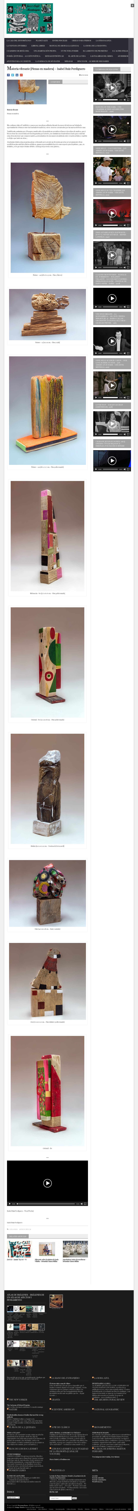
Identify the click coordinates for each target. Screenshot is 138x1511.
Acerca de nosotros (120, 1509)
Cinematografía (60, 1509)
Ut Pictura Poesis (69, 51)
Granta (56, 1399)
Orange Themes (20, 1507)
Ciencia (51, 1509)
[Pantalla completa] (85, 1204)
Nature (13, 1409)
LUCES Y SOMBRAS (14, 1454)
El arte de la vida (77, 56)
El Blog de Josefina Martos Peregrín (108, 1450)
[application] (47, 1183)
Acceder (95, 1476)
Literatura (94, 1509)
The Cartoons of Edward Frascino (18, 1405)
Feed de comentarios (99, 1480)
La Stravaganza (103, 40)
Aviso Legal (109, 1509)
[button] (47, 1183)
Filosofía (80, 1509)
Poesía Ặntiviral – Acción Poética (23, 56)
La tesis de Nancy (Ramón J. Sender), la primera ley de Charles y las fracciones (68, 1477)
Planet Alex (42, 40)
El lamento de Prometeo (95, 51)
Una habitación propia (45, 51)
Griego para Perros (81, 40)
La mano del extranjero (65, 1377)
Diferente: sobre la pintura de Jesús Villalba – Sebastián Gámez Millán (46, 1260)
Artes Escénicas (31, 1509)
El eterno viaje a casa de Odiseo (60, 1383)
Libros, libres (38, 45)
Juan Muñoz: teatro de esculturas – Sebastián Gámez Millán (74, 1260)
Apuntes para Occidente (19, 61)
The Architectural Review (109, 1399)
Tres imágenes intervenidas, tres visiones (105, 1457)
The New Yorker (18, 1399)
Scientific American (63, 1409)
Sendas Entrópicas (54, 56)
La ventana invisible (17, 45)
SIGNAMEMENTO (102, 1427)
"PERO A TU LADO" (13, 1433)
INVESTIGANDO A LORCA (101, 1383)
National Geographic (106, 1409)
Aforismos (123, 56)
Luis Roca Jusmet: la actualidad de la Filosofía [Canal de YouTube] (69, 1451)
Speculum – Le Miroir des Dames (93, 61)
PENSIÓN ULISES (17, 1470)
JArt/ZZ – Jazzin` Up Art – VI (17, 1260)
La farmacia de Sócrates (47, 61)
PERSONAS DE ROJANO (100, 1433)
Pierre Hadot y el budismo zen (60, 1459)
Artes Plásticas (25, 1229)
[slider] (46, 1203)
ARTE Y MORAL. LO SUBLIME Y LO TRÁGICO (65, 1433)
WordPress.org (97, 1482)
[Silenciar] (82, 1204)
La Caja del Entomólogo (19, 40)
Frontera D (58, 1470)
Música (101, 1509)
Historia (87, 1509)
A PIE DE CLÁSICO (61, 1427)
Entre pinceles (59, 40)
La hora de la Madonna (95, 45)
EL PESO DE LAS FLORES (16, 1476)
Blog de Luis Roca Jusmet (23, 1448)
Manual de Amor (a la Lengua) (64, 45)
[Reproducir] (10, 1204)
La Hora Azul (101, 1377)
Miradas (69, 61)
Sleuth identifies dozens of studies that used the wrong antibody (25, 1416)
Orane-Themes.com (37, 1507)
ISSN (129, 1509)
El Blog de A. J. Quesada (22, 1427)
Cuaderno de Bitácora (18, 51)
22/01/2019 (84, 75)
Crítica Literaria (71, 1509)
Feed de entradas (98, 1478)
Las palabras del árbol (101, 56)
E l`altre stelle (120, 51)
